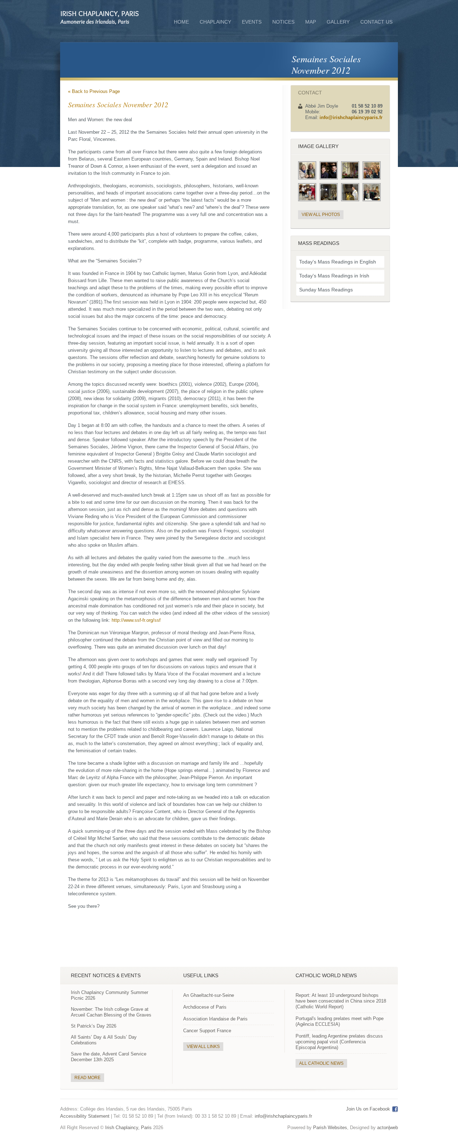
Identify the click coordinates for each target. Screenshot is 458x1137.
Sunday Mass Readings (326, 289)
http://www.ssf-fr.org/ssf (136, 620)
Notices (283, 22)
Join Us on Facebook (368, 1109)
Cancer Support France (207, 1030)
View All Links (203, 1046)
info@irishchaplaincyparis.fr (351, 117)
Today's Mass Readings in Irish (334, 276)
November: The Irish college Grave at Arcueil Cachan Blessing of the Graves (111, 1012)
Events (252, 22)
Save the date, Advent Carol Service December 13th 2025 (108, 1056)
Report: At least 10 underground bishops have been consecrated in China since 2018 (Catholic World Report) (341, 1001)
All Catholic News (321, 1063)
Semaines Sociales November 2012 (326, 64)
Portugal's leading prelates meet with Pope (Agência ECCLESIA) (340, 1021)
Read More (87, 1077)
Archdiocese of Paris (204, 1007)
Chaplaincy (215, 22)
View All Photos (321, 214)
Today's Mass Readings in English (337, 262)
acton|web (387, 1127)
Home (181, 22)
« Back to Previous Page (94, 91)
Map (310, 22)
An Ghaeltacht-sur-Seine (208, 995)
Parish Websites (330, 1127)
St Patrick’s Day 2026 (93, 1026)
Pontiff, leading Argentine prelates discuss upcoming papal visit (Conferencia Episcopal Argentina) (339, 1041)
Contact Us (376, 22)
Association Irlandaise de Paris (215, 1019)
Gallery (338, 22)
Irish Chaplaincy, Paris (128, 1127)
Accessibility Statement (84, 1116)
